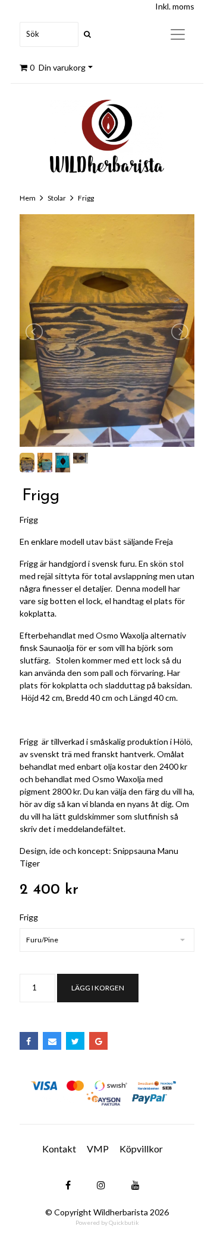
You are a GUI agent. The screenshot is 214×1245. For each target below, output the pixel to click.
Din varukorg (58, 67)
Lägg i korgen (97, 987)
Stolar (57, 197)
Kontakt (59, 1148)
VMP (98, 1148)
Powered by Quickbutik (107, 1222)
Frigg (86, 197)
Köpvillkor (141, 1148)
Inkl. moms (174, 6)
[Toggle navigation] (177, 34)
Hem (28, 197)
